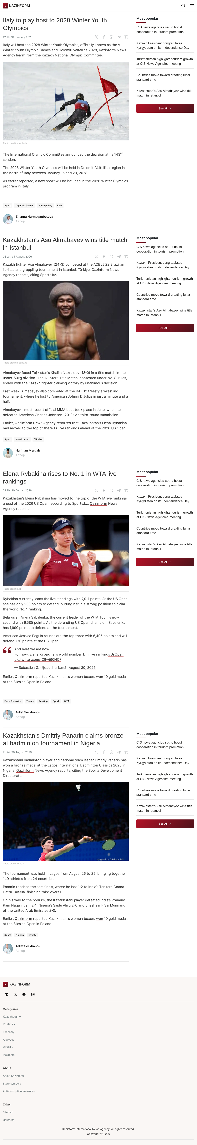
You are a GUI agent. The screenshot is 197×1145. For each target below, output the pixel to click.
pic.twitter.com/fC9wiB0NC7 (37, 659)
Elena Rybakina (12, 701)
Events (33, 934)
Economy (8, 1031)
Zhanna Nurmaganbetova (34, 216)
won (99, 677)
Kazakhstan (22, 439)
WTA (66, 701)
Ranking (43, 701)
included (74, 181)
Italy (59, 205)
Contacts (8, 1119)
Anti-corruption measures (19, 1091)
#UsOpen (116, 654)
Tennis (30, 701)
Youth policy (45, 205)
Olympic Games (24, 205)
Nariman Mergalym (29, 450)
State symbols (12, 1083)
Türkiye (38, 439)
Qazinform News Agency (35, 423)
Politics (8, 1024)
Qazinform (98, 503)
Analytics (8, 1039)
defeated (10, 415)
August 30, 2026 (82, 668)
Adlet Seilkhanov (28, 712)
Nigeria (20, 934)
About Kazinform (13, 1075)
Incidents (8, 1054)
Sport (7, 205)
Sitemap (8, 1112)
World (7, 1047)
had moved (12, 428)
